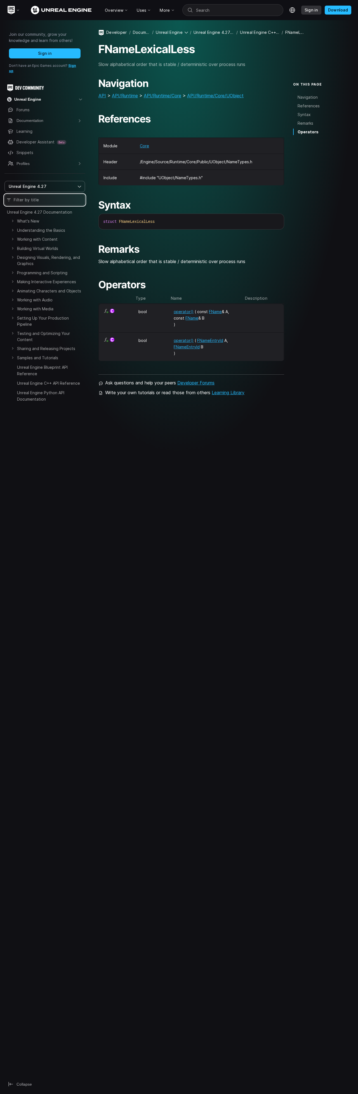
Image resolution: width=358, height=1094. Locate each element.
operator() (184, 311)
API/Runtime (125, 95)
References (309, 105)
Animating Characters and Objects (49, 291)
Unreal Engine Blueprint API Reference (42, 370)
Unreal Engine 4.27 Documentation (39, 212)
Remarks (305, 123)
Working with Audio (35, 299)
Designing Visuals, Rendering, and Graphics (48, 260)
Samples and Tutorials (37, 357)
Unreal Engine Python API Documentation (40, 395)
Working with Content (37, 239)
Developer (116, 32)
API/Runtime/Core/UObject (215, 95)
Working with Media (35, 308)
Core (144, 145)
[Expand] (12, 221)
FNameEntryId (210, 340)
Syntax (304, 114)
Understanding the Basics (41, 230)
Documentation (141, 32)
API (102, 95)
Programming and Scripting (42, 272)
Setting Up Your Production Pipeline (43, 321)
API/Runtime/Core (162, 95)
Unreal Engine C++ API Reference (48, 383)
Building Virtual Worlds (37, 248)
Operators (308, 131)
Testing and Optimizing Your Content (43, 336)
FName (215, 311)
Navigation (308, 96)
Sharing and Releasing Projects (46, 348)
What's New (28, 221)
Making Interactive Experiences (46, 281)
